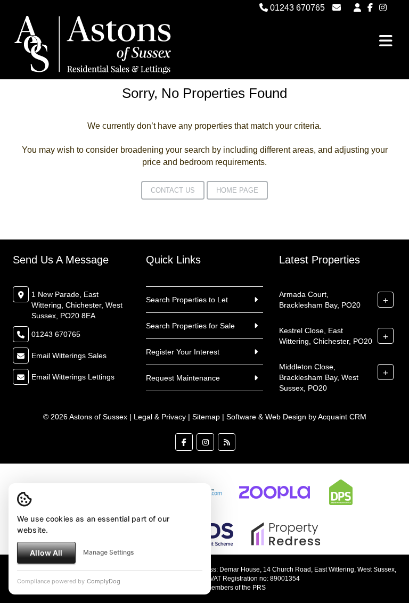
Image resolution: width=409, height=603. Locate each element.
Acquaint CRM (342, 416)
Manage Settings (108, 552)
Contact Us (173, 190)
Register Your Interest (182, 352)
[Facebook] (370, 7)
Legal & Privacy (160, 416)
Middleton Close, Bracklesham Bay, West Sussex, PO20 (318, 377)
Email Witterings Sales (69, 355)
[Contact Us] (357, 7)
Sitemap (206, 416)
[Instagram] (383, 7)
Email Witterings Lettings (72, 377)
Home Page (237, 190)
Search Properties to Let (187, 299)
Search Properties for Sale (190, 325)
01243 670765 (296, 7)
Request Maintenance (183, 378)
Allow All (46, 552)
